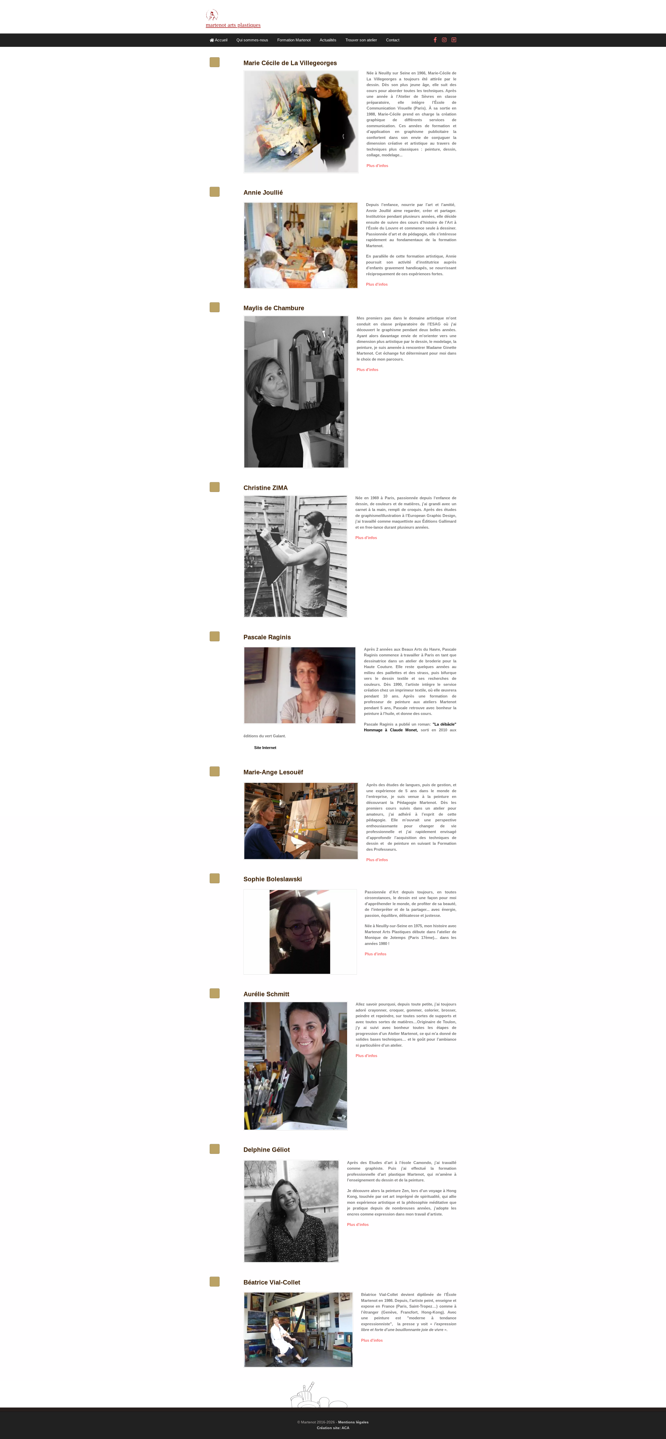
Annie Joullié (263, 192)
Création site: (329, 1428)
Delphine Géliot (267, 1149)
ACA (345, 1428)
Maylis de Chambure (274, 307)
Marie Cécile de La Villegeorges (290, 62)
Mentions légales (353, 1422)
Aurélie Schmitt (266, 993)
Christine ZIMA (266, 487)
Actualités (328, 40)
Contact (392, 40)
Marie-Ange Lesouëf (273, 772)
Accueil (220, 40)
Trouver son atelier (361, 40)
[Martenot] (212, 17)
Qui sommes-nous (252, 40)
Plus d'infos (377, 165)
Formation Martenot (294, 40)
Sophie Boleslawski (273, 878)
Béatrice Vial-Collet (272, 1282)
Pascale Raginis (267, 637)
